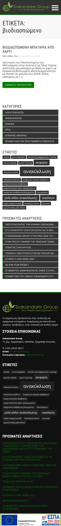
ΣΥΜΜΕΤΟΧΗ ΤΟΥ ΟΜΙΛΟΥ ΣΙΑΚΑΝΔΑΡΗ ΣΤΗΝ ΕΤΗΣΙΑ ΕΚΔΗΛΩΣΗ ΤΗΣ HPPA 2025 (31, 276)
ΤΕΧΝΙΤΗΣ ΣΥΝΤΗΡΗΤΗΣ (18, 247)
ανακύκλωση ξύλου (12, 180)
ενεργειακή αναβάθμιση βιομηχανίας (19, 192)
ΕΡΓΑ (7, 129)
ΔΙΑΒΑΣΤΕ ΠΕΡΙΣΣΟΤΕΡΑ (18, 84)
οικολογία (48, 198)
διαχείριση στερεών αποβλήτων (36, 180)
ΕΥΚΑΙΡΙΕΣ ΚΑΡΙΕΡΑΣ (16, 135)
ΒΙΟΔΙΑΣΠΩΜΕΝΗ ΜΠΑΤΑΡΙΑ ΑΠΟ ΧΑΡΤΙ (28, 49)
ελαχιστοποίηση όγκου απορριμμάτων (19, 188)
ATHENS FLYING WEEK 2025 (19, 258)
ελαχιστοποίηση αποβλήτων (15, 184)
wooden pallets (10, 163)
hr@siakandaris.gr (35, 354)
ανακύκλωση (37, 171)
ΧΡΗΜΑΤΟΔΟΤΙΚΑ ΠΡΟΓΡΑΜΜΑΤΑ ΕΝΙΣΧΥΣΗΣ (29, 141)
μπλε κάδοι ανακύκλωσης (21, 198)
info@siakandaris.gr (19, 351)
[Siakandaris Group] (26, 11)
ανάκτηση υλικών (11, 172)
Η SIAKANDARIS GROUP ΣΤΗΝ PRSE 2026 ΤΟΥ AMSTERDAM (31, 235)
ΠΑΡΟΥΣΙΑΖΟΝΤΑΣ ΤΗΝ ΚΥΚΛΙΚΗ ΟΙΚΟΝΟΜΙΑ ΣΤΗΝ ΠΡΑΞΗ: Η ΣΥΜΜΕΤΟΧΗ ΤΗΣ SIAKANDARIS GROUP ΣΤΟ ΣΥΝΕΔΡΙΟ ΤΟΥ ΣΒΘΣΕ (31, 224)
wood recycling (25, 163)
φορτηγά (46, 203)
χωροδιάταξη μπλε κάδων (14, 208)
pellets (6, 157)
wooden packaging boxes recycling (42, 157)
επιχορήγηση (42, 192)
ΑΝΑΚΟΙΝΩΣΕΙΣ (13, 118)
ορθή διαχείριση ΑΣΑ (12, 203)
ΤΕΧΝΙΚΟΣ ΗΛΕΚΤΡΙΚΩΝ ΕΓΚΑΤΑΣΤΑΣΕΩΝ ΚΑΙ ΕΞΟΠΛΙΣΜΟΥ (31, 253)
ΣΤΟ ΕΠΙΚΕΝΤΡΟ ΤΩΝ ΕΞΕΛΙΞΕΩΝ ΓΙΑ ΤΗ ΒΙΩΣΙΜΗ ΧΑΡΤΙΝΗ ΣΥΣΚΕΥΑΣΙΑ (31, 230)
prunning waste (18, 157)
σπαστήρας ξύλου (31, 203)
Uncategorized (14, 112)
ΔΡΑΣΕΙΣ (9, 123)
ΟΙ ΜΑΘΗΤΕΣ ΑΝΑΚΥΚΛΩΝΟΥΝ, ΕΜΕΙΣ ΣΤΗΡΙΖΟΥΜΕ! (31, 270)
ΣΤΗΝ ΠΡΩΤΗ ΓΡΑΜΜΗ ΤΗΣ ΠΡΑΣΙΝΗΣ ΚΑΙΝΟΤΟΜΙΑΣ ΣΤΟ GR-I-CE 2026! (31, 241)
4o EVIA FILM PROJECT (17, 264)
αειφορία (41, 162)
